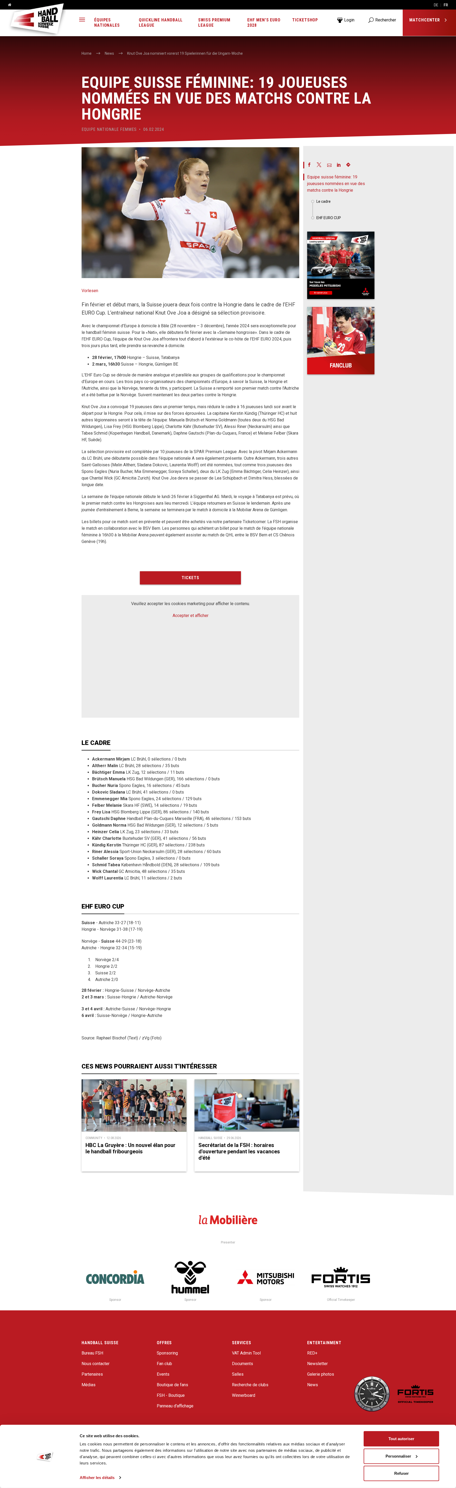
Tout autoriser (401, 1438)
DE (436, 5)
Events (163, 1374)
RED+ (312, 1353)
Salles (238, 1374)
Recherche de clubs (250, 1384)
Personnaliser (398, 1456)
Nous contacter (96, 1363)
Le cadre (323, 201)
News (312, 1384)
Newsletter (317, 1363)
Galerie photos (320, 1374)
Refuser (401, 1473)
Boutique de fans (172, 1384)
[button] (82, 20)
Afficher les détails (97, 1477)
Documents (242, 1363)
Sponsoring (167, 1353)
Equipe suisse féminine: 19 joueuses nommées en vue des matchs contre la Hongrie (336, 183)
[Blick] (340, 265)
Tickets (190, 577)
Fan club (164, 1363)
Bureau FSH (92, 1353)
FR (446, 5)
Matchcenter (425, 19)
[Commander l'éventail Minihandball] (340, 340)
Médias (89, 1384)
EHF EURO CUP (328, 218)
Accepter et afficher (190, 615)
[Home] (7, 5)
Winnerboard (243, 1395)
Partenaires (92, 1374)
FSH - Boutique (171, 1395)
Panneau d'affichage (175, 1405)
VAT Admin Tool (246, 1353)
